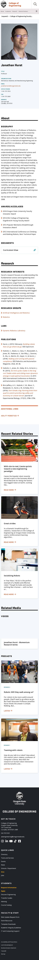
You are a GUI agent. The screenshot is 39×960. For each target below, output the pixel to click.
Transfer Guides (6, 898)
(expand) (4, 16)
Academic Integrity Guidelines (11, 928)
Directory (4, 854)
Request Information (8, 888)
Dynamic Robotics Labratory (14, 330)
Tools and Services (7, 858)
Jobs (2, 875)
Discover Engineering (8, 895)
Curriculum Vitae (10, 250)
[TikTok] (15, 841)
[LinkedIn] (7, 841)
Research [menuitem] (14, 11)
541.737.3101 (5, 833)
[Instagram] (2, 841)
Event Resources (6, 921)
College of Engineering (15, 4)
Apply (3, 891)
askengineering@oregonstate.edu (12, 837)
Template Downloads (8, 924)
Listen (7, 711)
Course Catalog (6, 905)
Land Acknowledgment (7, 945)
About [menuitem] (2, 11)
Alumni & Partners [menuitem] (23, 11)
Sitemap (3, 954)
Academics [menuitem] (8, 11)
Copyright (3, 951)
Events (3, 861)
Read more (9, 490)
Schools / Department (8, 868)
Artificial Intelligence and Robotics (16, 313)
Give (2, 872)
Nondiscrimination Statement (8, 948)
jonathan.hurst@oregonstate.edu (10, 86)
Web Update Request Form (10, 917)
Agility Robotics (9, 415)
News (3, 865)
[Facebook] (19, 841)
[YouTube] (11, 841)
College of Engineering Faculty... (21, 16)
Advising (4, 902)
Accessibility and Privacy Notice (9, 942)
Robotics (6, 317)
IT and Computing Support (10, 931)
